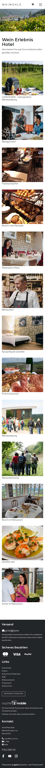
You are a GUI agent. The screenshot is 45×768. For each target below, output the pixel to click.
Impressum (7, 683)
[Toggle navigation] (40, 4)
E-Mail (6, 742)
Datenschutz (7, 686)
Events (4, 671)
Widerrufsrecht (8, 680)
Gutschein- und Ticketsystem (27, 765)
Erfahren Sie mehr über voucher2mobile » (18, 714)
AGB (4, 677)
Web (6, 745)
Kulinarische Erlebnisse (11, 674)
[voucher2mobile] (14, 703)
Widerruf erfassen (13, 694)
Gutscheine (6, 668)
